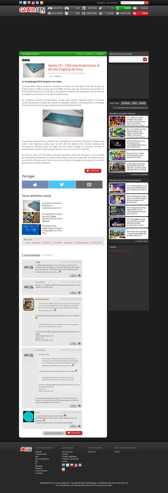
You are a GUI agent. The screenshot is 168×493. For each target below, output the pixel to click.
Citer (73, 275)
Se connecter (112, 3)
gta (36, 461)
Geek (78, 13)
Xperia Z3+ (36, 242)
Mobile (128, 8)
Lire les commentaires (54, 433)
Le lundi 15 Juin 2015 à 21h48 (71, 412)
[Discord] (37, 2)
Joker (37, 262)
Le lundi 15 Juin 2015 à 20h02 (71, 262)
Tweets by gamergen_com (119, 250)
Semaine (126, 103)
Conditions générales (69, 456)
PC (113, 8)
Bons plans (126, 13)
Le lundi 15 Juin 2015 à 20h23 (71, 282)
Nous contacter (67, 452)
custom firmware (41, 471)
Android (26, 60)
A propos (65, 454)
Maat (37, 412)
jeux (36, 456)
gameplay (39, 466)
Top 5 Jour (114, 103)
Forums (117, 452)
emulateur (39, 473)
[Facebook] (20, 2)
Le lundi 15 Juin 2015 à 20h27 (71, 299)
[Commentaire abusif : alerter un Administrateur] (79, 275)
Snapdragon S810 (82, 242)
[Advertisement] (83, 216)
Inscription (101, 3)
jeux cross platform (42, 459)
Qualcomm (68, 242)
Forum (145, 13)
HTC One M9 (27, 91)
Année (142, 103)
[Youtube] (29, 2)
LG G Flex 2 (50, 91)
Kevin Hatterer (79, 73)
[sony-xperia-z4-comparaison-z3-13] (63, 123)
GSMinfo (58, 76)
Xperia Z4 (46, 242)
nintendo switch (41, 454)
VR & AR (145, 8)
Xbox (78, 8)
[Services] (41, 2)
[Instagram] (33, 2)
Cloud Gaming (57, 13)
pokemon (38, 468)
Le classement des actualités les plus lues (131, 107)
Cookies (65, 461)
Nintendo (92, 8)
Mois (135, 103)
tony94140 (40, 282)
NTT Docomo (96, 242)
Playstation (57, 8)
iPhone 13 (91, 452)
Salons (110, 13)
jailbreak (38, 452)
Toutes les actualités (139, 174)
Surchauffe (57, 242)
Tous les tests (142, 241)
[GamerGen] (32, 10)
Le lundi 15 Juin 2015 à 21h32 (71, 350)
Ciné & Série (91, 13)
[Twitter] (24, 2)
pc (36, 464)
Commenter (94, 170)
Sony (28, 242)
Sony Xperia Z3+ (82, 86)
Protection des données (70, 459)
